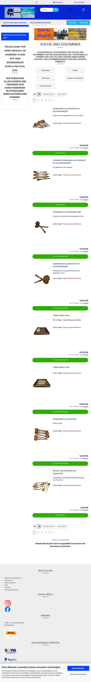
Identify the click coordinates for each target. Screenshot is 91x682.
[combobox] (49, 94)
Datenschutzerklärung (33, 677)
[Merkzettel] (70, 10)
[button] (83, 10)
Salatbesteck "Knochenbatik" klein (67, 212)
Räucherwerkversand (40, 23)
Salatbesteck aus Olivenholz (64, 419)
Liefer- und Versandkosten (14, 623)
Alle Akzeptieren (78, 668)
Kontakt (72, 23)
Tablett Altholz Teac (61, 315)
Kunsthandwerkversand (15, 23)
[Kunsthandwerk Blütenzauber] (19, 12)
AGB (6, 585)
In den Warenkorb (60, 256)
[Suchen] (36, 2)
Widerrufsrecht (10, 583)
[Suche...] (56, 10)
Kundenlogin (79, 2)
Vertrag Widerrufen (12, 590)
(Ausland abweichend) (74, 123)
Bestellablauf (9, 625)
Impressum (9, 580)
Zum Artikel (60, 153)
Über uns (84, 23)
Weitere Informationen (78, 674)
